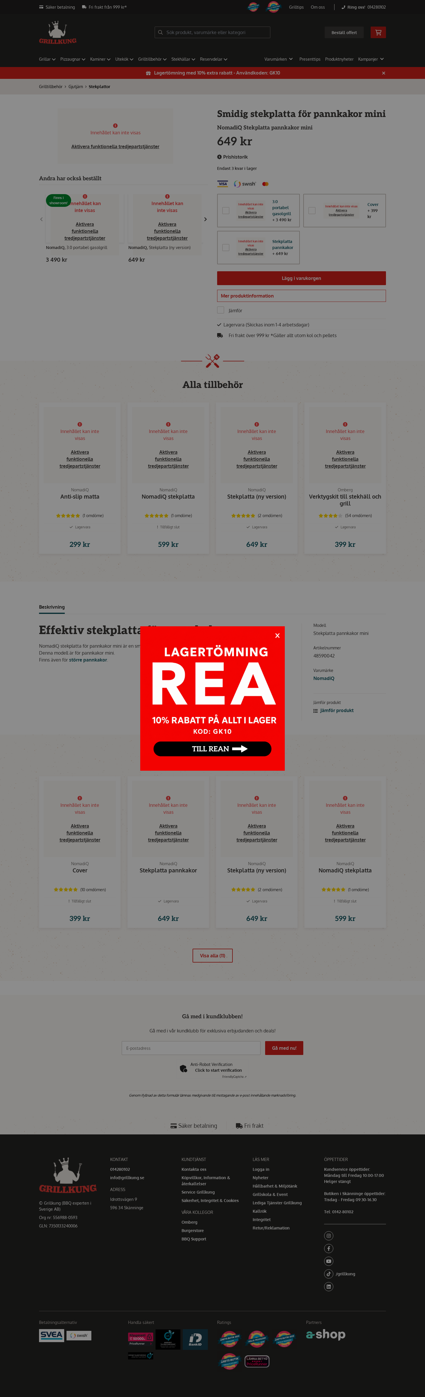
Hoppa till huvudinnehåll (210, 7)
